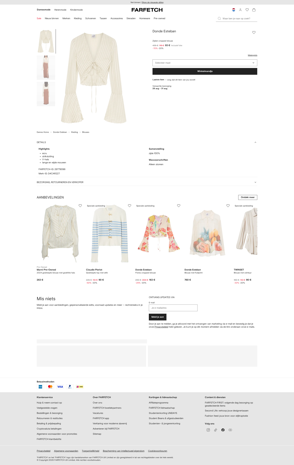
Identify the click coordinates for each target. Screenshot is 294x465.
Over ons (97, 402)
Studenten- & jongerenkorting (164, 423)
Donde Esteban (60, 132)
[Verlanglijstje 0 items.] (247, 9)
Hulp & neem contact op (49, 402)
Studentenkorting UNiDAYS (163, 413)
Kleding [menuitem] (78, 18)
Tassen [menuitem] (103, 18)
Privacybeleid (161, 327)
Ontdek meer (248, 197)
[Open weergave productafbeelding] (93, 78)
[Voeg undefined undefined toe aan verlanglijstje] (80, 205)
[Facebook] (223, 430)
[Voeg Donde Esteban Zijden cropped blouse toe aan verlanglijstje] (254, 32)
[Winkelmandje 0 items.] (254, 9)
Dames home (43, 132)
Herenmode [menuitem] (60, 10)
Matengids (252, 55)
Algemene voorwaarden (66, 451)
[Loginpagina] (240, 9)
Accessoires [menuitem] (117, 18)
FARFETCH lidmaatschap (162, 408)
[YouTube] (230, 430)
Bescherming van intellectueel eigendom (123, 451)
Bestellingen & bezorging (49, 413)
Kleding (74, 132)
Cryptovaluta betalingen (49, 428)
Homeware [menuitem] (144, 18)
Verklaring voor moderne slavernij (110, 423)
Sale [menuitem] (39, 18)
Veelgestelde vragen (47, 408)
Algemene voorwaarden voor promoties (57, 434)
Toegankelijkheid (90, 451)
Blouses (85, 132)
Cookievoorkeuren (157, 451)
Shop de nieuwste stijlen (153, 2)
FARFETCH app (101, 418)
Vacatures (98, 413)
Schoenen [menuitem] (90, 18)
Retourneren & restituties (49, 418)
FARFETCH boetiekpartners (107, 408)
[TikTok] (215, 430)
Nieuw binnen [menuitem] (52, 18)
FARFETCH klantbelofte (49, 439)
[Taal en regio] (233, 9)
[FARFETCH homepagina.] (147, 10)
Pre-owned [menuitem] (159, 18)
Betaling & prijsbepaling (49, 423)
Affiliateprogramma (158, 402)
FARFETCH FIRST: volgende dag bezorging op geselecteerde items (229, 404)
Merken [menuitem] (66, 18)
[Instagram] (208, 430)
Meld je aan (157, 317)
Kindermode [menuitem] (76, 10)
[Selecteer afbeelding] (46, 41)
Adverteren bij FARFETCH (106, 428)
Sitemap (97, 434)
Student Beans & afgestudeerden (166, 418)
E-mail (152, 303)
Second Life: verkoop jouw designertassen (227, 410)
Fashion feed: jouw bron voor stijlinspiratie (226, 416)
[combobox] (205, 62)
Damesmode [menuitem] (43, 10)
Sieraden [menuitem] (131, 18)
